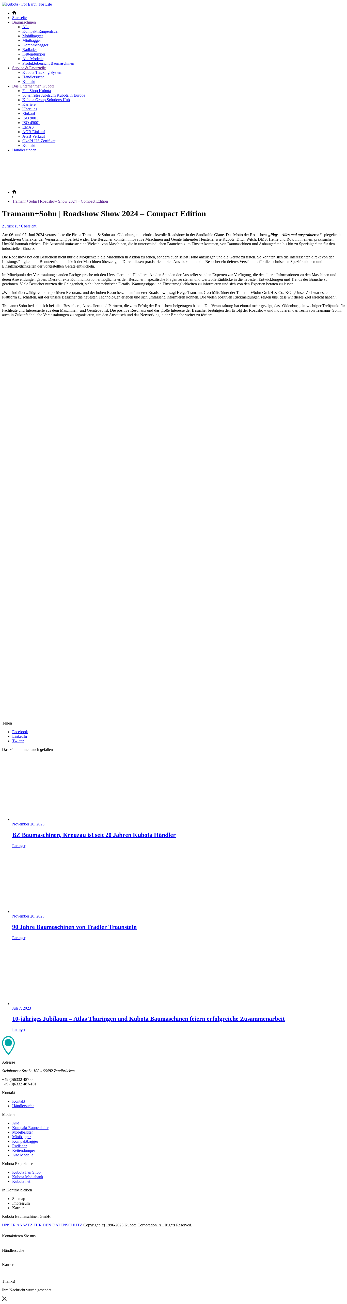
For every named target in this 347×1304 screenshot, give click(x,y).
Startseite (19, 17)
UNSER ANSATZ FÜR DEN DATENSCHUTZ (42, 1225)
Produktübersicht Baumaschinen (48, 63)
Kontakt (28, 81)
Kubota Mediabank (27, 1177)
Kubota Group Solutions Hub (46, 100)
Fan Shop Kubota (36, 91)
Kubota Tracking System (42, 72)
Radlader (29, 49)
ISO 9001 (30, 118)
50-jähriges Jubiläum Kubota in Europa (53, 95)
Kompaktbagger (35, 45)
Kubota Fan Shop (26, 1172)
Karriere (29, 104)
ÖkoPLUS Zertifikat (38, 141)
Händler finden (24, 150)
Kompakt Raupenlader (40, 31)
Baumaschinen (24, 22)
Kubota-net (21, 1181)
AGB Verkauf (33, 136)
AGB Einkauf (33, 132)
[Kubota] (27, 4)
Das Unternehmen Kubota (33, 86)
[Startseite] (14, 192)
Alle (25, 27)
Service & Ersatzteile (29, 68)
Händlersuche (33, 77)
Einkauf (28, 113)
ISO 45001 (31, 122)
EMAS (28, 127)
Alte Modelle (32, 59)
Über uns (29, 109)
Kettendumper (33, 54)
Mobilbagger (32, 36)
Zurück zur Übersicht (19, 226)
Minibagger (31, 40)
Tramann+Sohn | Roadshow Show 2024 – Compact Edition (60, 201)
